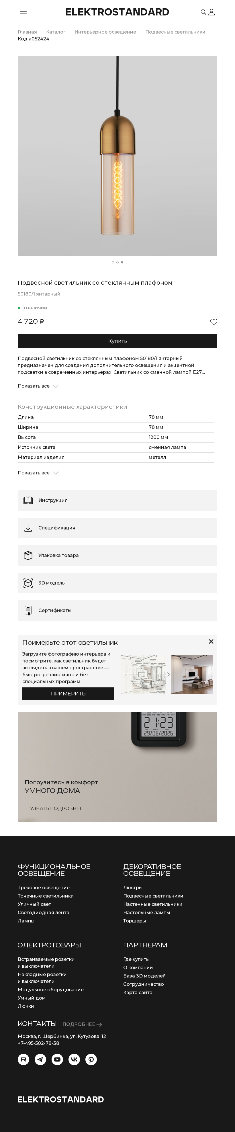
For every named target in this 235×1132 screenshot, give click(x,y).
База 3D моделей (144, 976)
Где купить (136, 959)
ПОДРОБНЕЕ (79, 1024)
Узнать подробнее (56, 808)
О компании (138, 967)
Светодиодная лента (43, 912)
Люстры (133, 887)
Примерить (68, 694)
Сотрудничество (143, 984)
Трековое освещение (44, 887)
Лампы (26, 921)
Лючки (26, 1006)
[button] (113, 262)
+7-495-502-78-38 (38, 1043)
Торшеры (134, 921)
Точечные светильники (46, 896)
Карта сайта (137, 992)
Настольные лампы (146, 912)
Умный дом (32, 998)
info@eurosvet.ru (38, 1050)
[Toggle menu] (23, 12)
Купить (117, 341)
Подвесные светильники (153, 896)
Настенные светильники (153, 904)
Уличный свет (34, 904)
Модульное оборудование (51, 989)
